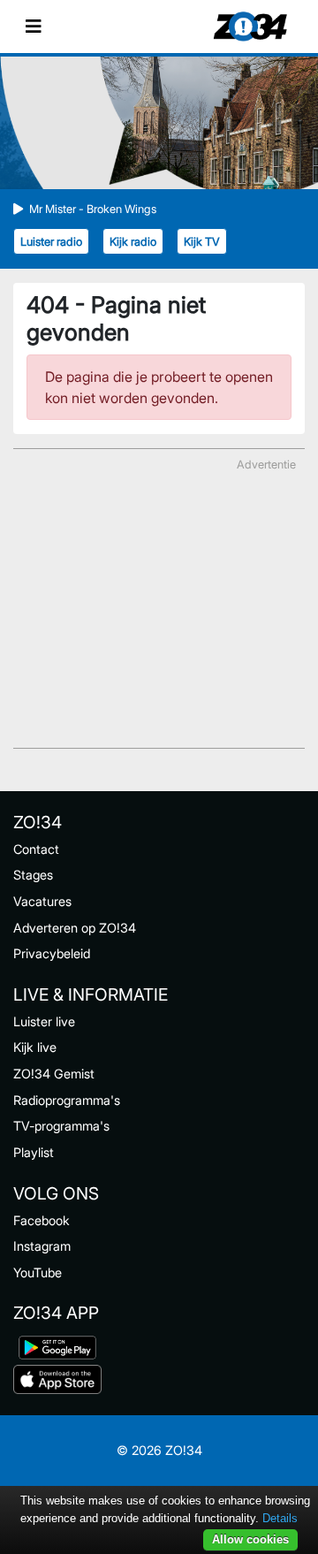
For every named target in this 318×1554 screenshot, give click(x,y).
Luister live (44, 1021)
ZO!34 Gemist (54, 1073)
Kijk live (35, 1047)
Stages (33, 874)
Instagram (42, 1245)
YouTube (37, 1272)
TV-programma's (61, 1125)
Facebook (41, 1220)
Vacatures (42, 901)
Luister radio (51, 241)
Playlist (33, 1152)
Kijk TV (202, 241)
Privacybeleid (51, 953)
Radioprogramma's (66, 1100)
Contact (36, 849)
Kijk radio (133, 241)
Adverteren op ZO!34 (74, 927)
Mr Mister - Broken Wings (92, 209)
